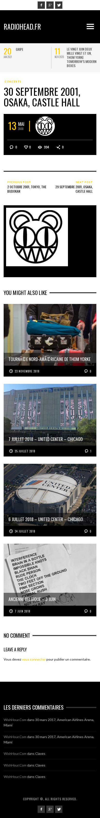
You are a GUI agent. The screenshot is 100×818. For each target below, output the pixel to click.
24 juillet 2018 (25, 531)
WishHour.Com (15, 720)
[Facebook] (41, 5)
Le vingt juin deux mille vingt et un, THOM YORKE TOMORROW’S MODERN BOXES (81, 57)
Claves (40, 753)
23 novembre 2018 (27, 371)
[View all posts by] (45, 126)
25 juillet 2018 (25, 451)
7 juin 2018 (22, 611)
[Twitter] (58, 5)
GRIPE (19, 49)
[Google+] (50, 5)
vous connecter (34, 659)
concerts (13, 81)
